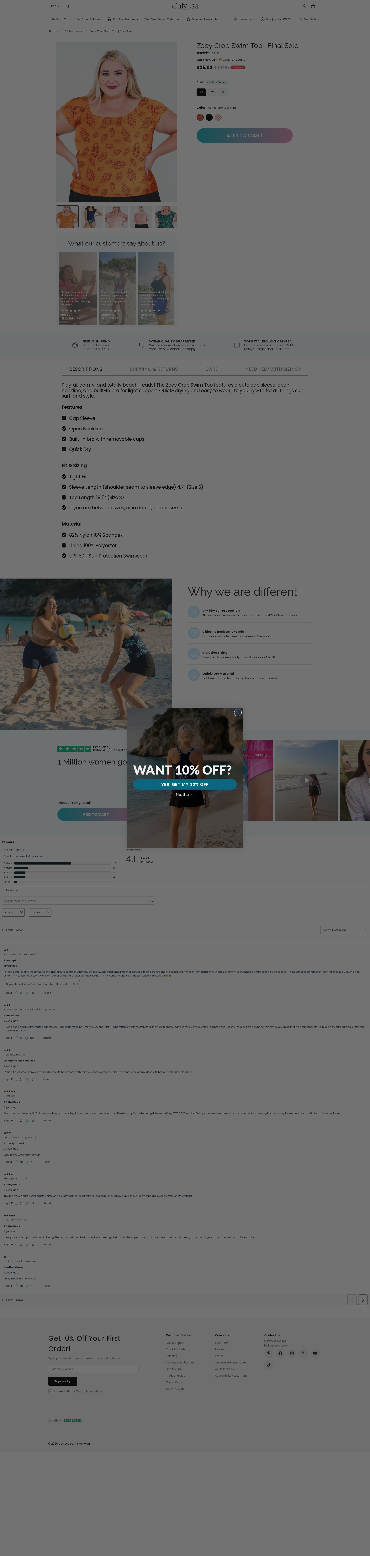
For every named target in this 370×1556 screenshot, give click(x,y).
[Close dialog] (238, 712)
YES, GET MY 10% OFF (185, 784)
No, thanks (185, 794)
